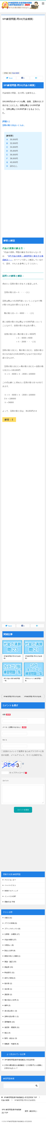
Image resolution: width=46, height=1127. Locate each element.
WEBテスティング (11, 891)
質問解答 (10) (9, 1022)
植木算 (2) (8, 983)
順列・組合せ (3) (10, 1038)
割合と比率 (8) (9, 951)
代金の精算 (15, 73)
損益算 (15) (8, 967)
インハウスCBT (10, 896)
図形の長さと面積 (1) (12, 956)
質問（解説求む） (31, 1111)
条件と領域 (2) (9, 978)
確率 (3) (7, 1005)
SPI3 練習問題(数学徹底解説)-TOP (11, 1111)
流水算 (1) (8, 989)
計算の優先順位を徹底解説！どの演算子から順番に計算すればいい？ (23, 1066)
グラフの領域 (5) (10, 923)
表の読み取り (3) (10, 1011)
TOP (20, 1097)
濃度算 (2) (8, 994)
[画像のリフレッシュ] (23, 763)
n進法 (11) (8, 918)
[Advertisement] (23, 46)
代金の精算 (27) (10, 940)
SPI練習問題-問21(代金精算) (33, 657)
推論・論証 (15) (10, 962)
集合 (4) (7, 1033)
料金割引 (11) (9, 972)
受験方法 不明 (9, 902)
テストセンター (10, 880)
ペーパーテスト (10, 885)
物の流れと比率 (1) (11, 1000)
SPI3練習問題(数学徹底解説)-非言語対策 (19, 1060)
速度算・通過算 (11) (11, 1027)
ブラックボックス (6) (12, 929)
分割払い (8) (9, 945)
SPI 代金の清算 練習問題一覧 (12, 679)
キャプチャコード (17, 773)
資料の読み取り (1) (11, 1016)
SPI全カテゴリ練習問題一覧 (33, 679)
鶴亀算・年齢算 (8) (11, 1044)
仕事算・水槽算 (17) (12, 934)
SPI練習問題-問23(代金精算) (12, 657)
